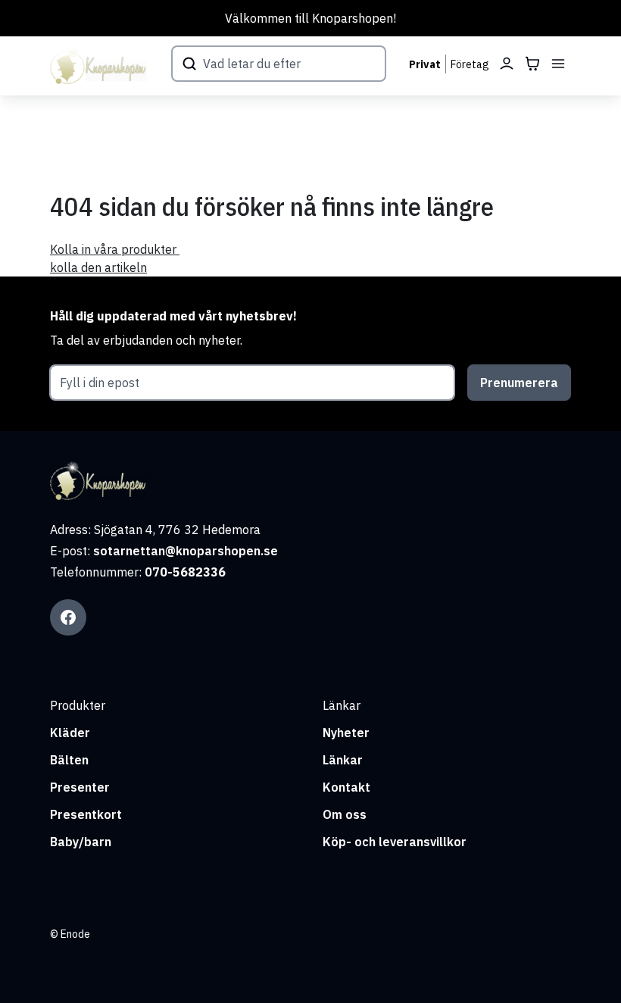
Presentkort (86, 814)
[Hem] (98, 65)
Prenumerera (519, 382)
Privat (425, 64)
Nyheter (346, 732)
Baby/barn (80, 841)
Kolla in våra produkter (114, 249)
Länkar (343, 759)
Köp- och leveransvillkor (395, 841)
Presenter (80, 787)
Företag (470, 64)
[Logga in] (507, 63)
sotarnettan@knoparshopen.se (185, 550)
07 (152, 572)
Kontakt (346, 787)
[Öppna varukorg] (532, 63)
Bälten (69, 759)
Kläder (70, 732)
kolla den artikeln (98, 267)
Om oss (345, 814)
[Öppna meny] (558, 63)
